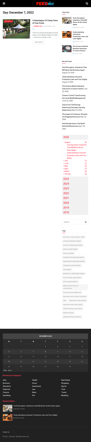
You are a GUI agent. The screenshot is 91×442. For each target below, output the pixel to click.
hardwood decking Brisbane (73, 257)
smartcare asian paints (77, 300)
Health (34, 380)
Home (34, 383)
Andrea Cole (38, 26)
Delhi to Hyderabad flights (73, 245)
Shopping (65, 383)
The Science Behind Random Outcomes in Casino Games (80, 48)
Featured (6, 389)
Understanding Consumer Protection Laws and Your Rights (76, 155)
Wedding (64, 395)
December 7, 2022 (50, 26)
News (34, 392)
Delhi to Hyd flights (70, 249)
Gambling (6, 395)
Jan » (10, 370)
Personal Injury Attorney (72, 292)
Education (7, 386)
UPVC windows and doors (72, 308)
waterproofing (68, 313)
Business (8, 21)
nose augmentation (70, 281)
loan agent (67, 269)
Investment (36, 386)
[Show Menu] (4, 3)
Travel (63, 392)
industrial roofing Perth (72, 265)
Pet (33, 395)
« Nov (5, 370)
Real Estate (65, 380)
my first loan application (72, 277)
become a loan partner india (73, 237)
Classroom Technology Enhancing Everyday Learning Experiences (73, 107)
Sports (64, 386)
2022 (66, 193)
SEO (64, 300)
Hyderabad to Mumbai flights (74, 261)
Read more (40, 42)
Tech (63, 389)
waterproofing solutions (72, 317)
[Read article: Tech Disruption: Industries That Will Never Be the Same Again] (67, 20)
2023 (66, 188)
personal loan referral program (74, 296)
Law (33, 389)
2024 (66, 183)
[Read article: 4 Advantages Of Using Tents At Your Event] (16, 29)
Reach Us (6, 432)
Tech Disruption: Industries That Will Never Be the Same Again (77, 147)
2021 (66, 198)
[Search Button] (87, 3)
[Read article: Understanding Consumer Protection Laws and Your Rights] (67, 34)
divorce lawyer (68, 253)
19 (9, 361)
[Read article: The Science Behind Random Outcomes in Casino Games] (67, 48)
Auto (5, 380)
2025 (66, 178)
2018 (66, 212)
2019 (66, 207)
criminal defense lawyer (72, 241)
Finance (6, 392)
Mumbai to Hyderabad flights (74, 273)
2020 (66, 202)
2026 (66, 137)
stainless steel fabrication (73, 304)
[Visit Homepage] (45, 3)
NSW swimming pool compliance (70, 287)
